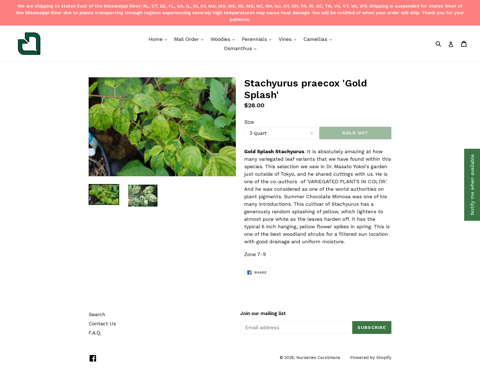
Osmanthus (241, 48)
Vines (289, 39)
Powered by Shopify (370, 357)
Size (249, 122)
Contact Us (102, 323)
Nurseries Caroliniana (318, 357)
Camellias (318, 39)
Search (97, 314)
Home (159, 39)
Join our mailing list (263, 313)
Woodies (224, 39)
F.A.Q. (95, 333)
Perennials (258, 39)
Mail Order (190, 39)
